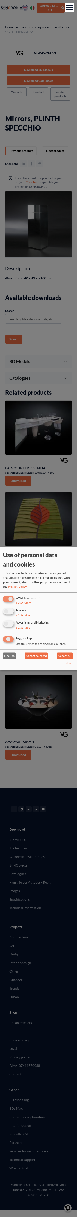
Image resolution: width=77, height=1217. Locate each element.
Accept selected (36, 656)
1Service (23, 615)
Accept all (64, 656)
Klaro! (69, 663)
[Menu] (69, 7)
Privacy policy (17, 587)
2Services (23, 603)
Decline (9, 656)
